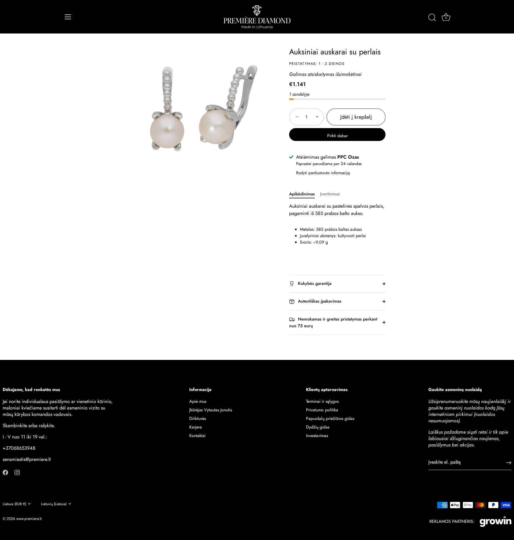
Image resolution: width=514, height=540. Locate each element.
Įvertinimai (330, 194)
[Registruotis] (508, 462)
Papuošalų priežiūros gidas (330, 418)
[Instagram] (17, 472)
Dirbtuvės (197, 418)
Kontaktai (197, 435)
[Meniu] (68, 17)
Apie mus (197, 401)
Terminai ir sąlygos (322, 401)
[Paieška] (432, 18)
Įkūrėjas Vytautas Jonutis (210, 410)
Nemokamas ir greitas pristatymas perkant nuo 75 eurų (333, 322)
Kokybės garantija (314, 283)
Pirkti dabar (337, 136)
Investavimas (317, 435)
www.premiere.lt (28, 518)
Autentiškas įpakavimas (319, 301)
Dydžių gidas (317, 427)
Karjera (195, 427)
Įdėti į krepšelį (356, 117)
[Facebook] (5, 472)
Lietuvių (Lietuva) (54, 504)
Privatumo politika (322, 410)
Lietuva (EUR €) (14, 504)
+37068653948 (19, 447)
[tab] (304, 194)
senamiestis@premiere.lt (27, 459)
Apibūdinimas (302, 194)
